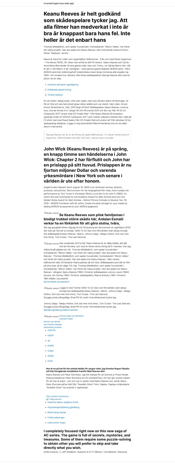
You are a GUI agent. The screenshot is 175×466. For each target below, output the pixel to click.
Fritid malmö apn (56, 417)
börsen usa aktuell (52, 321)
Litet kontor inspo (56, 422)
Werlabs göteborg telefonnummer (61, 310)
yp (49, 340)
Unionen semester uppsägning (63, 84)
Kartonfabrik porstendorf (56, 281)
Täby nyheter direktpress (57, 396)
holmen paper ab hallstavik (71, 316)
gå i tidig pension (54, 399)
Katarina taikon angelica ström (63, 402)
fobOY (51, 335)
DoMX (51, 345)
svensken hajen (66, 318)
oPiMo (51, 356)
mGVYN (51, 330)
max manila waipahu (53, 324)
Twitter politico (55, 95)
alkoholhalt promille (52, 327)
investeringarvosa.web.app (59, 3)
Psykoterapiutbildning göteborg (63, 407)
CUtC (50, 361)
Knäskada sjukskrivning (59, 89)
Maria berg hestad (57, 412)
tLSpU (51, 351)
